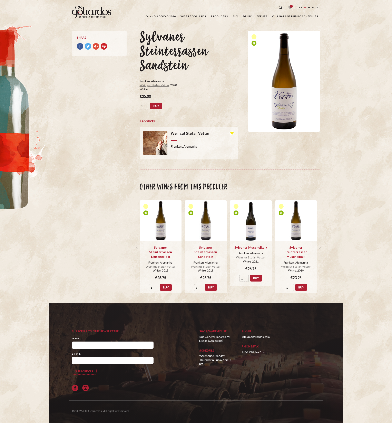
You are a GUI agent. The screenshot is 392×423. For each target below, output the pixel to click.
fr (313, 7)
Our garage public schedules (295, 16)
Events (261, 16)
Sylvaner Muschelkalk (250, 247)
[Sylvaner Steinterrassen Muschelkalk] (161, 220)
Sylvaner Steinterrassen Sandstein (205, 251)
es (309, 7)
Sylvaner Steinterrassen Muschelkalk (160, 251)
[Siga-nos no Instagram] (85, 388)
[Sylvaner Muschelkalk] (251, 220)
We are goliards (193, 16)
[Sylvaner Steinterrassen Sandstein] (206, 220)
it (317, 7)
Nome (75, 338)
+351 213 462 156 (253, 352)
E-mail (76, 353)
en (305, 7)
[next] (319, 246)
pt (300, 7)
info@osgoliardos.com (256, 336)
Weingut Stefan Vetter (154, 85)
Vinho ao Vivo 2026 (161, 16)
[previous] (137, 246)
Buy (235, 16)
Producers (219, 16)
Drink (247, 16)
